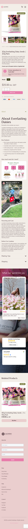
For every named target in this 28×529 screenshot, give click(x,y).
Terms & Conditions (14, 523)
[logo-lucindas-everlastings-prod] (4, 7)
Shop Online (4, 471)
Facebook (4, 507)
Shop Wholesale (5, 473)
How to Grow (4, 491)
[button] (25, 7)
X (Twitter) (4, 510)
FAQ (2, 494)
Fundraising (4, 478)
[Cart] (21, 6)
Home (3, 46)
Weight (3, 79)
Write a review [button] (12, 345)
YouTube (3, 505)
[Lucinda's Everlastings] (14, 434)
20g (8, 79)
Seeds (7, 46)
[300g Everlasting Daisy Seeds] (14, 402)
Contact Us (4, 487)
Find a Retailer (4, 476)
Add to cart (12, 92)
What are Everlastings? (6, 489)
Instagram (4, 502)
